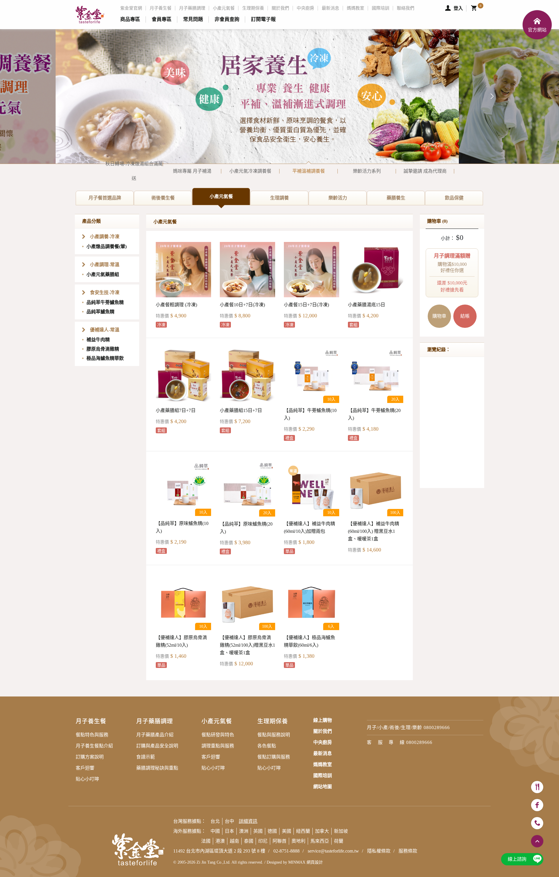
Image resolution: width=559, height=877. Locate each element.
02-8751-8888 (286, 850)
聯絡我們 (405, 8)
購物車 (439, 316)
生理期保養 (253, 8)
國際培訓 (380, 8)
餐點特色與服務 (92, 734)
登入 (458, 8)
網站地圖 (322, 786)
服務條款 (408, 850)
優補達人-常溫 (104, 329)
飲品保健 (464, 200)
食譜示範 (145, 756)
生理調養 (289, 200)
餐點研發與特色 (217, 734)
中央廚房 (305, 8)
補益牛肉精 (98, 339)
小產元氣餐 (224, 8)
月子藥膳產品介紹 (155, 734)
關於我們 (280, 8)
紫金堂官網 (131, 8)
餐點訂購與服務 (273, 756)
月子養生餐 (160, 8)
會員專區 (161, 19)
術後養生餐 (171, 200)
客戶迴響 (85, 767)
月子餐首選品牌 (111, 200)
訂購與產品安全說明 (157, 745)
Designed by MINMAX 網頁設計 (295, 862)
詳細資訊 (248, 821)
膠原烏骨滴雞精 (102, 348)
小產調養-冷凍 (104, 236)
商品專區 (130, 19)
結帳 (465, 316)
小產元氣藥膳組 (102, 274)
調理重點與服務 (217, 745)
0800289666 (437, 727)
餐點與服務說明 (273, 734)
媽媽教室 (355, 8)
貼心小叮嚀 (87, 779)
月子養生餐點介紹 (94, 745)
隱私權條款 (378, 850)
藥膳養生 (406, 200)
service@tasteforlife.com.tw (333, 850)
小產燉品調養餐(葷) (106, 246)
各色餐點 (266, 745)
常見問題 (193, 19)
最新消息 (330, 8)
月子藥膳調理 (192, 8)
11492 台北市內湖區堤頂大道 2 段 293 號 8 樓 (219, 850)
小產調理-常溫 (104, 264)
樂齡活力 (347, 200)
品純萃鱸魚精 (100, 311)
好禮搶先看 (452, 273)
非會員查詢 (227, 19)
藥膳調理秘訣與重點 (157, 767)
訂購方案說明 (90, 756)
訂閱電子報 (263, 19)
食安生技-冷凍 (104, 292)
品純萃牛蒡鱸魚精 (105, 302)
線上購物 (322, 720)
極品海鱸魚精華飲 (105, 358)
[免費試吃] (537, 787)
